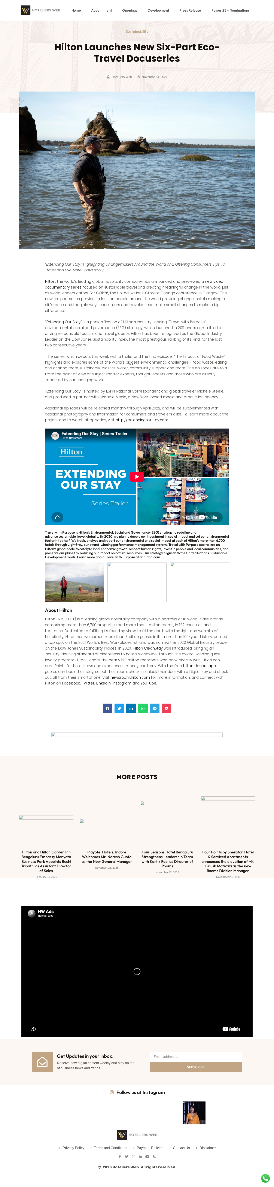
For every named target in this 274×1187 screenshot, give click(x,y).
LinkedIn (103, 683)
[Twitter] (126, 1156)
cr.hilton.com (150, 557)
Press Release (190, 10)
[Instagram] (133, 1156)
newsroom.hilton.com (130, 677)
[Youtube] (147, 1156)
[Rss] (154, 1156)
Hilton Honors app (199, 665)
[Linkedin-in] (140, 1156)
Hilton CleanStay (148, 648)
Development (158, 10)
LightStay (75, 544)
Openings (129, 10)
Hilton (50, 281)
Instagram (121, 683)
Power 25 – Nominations (230, 10)
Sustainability (137, 31)
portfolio (169, 619)
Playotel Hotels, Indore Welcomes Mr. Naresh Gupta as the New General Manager (107, 857)
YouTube (148, 683)
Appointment (101, 10)
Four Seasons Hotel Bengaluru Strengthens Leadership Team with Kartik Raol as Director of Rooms (167, 859)
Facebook (71, 683)
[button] (107, 708)
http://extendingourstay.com (142, 420)
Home (76, 10)
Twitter (88, 683)
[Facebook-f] (120, 1156)
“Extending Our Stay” (63, 322)
